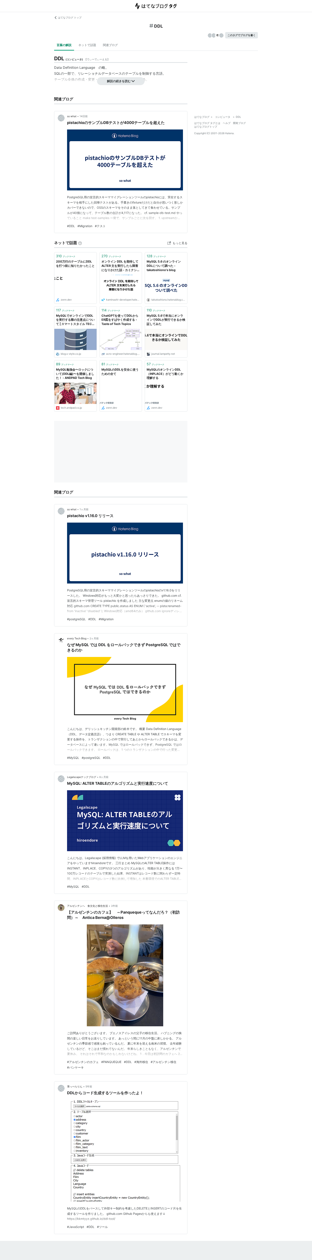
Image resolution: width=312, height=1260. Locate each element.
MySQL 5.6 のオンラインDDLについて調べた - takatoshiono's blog (164, 265)
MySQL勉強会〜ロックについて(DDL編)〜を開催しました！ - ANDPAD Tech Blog (75, 374)
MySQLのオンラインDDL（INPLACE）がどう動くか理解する (165, 374)
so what (71, 116)
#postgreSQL (76, 619)
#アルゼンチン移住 (163, 1062)
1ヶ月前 (84, 509)
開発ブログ (239, 123)
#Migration (84, 226)
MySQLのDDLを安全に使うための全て (120, 371)
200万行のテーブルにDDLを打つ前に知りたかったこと (75, 263)
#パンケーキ (75, 1067)
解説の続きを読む (119, 81)
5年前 (89, 1086)
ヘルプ (226, 123)
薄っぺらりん (74, 1086)
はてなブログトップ (205, 126)
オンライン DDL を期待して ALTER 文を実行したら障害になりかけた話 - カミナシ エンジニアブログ (119, 266)
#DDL (71, 226)
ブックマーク (65, 256)
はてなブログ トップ (70, 17)
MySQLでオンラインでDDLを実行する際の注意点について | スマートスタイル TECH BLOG (75, 320)
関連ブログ (110, 45)
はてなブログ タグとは (207, 123)
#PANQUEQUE (111, 1062)
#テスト (100, 226)
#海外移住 (141, 1062)
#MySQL (73, 757)
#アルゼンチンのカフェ (83, 1062)
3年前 (114, 905)
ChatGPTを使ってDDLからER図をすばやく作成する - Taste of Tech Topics (119, 320)
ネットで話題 (87, 45)
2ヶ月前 (94, 638)
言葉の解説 (64, 45)
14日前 (84, 116)
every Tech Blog (76, 638)
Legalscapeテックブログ (81, 777)
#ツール (102, 1227)
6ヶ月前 (103, 777)
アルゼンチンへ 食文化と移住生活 (87, 905)
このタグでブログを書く (242, 35)
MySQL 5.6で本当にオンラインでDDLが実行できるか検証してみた (166, 320)
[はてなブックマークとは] (80, 242)
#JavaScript (75, 1227)
